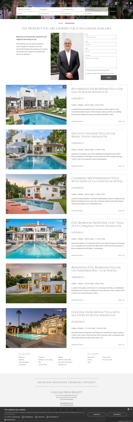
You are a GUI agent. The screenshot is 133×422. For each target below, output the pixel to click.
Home (60, 23)
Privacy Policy (105, 70)
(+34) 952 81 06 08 (67, 405)
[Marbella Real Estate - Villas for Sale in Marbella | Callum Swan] (22, 3)
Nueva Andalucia (24, 362)
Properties (50, 3)
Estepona (41, 357)
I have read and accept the (98, 70)
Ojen (39, 362)
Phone (86, 41)
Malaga (60, 357)
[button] (8, 105)
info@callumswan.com (66, 403)
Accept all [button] (97, 414)
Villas (89, 362)
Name (86, 34)
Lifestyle (71, 3)
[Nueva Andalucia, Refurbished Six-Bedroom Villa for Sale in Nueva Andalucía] (66, 105)
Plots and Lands (107, 360)
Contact (83, 3)
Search (113, 11)
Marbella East (62, 365)
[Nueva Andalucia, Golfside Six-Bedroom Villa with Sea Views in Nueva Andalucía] (66, 328)
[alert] (66, 414)
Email (86, 48)
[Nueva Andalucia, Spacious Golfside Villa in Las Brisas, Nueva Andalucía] (66, 149)
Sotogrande (22, 365)
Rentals (61, 3)
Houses (89, 360)
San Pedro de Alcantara (65, 362)
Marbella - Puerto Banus (45, 360)
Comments (87, 55)
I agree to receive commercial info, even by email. (100, 73)
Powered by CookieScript (125, 421)
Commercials (106, 357)
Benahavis (22, 357)
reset (115, 17)
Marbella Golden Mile (64, 360)
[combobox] (50, 9)
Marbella (21, 360)
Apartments (91, 357)
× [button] (131, 409)
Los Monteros (42, 365)
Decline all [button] (117, 414)
